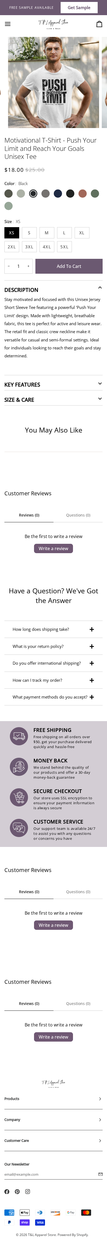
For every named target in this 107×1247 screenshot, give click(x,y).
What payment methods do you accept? (50, 697)
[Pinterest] (17, 1191)
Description (21, 290)
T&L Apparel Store (42, 1234)
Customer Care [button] (16, 1140)
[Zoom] (18, 118)
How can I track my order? (37, 680)
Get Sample (79, 7)
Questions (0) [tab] (78, 515)
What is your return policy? (38, 646)
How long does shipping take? (41, 629)
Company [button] (12, 1119)
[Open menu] (12, 24)
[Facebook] (6, 1191)
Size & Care (19, 399)
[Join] (99, 1174)
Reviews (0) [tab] (29, 515)
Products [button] (11, 1098)
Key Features (22, 384)
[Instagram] (27, 1191)
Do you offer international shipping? (47, 663)
